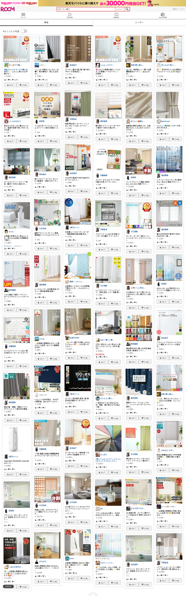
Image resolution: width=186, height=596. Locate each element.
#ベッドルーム (115, 459)
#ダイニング (100, 461)
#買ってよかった (102, 459)
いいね (24, 85)
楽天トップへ (179, 9)
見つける (69, 15)
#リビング (110, 461)
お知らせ (116, 15)
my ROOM (163, 15)
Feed (23, 15)
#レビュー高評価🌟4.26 (166, 126)
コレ (10, 85)
